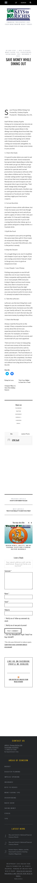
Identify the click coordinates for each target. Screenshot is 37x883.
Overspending (26, 52)
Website (7, 610)
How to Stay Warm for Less (18, 499)
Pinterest (18, 414)
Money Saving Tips (12, 52)
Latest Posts (25, 434)
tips (18, 54)
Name (7, 593)
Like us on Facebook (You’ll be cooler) (18, 662)
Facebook (18, 408)
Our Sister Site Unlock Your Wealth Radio (18, 680)
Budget (8, 766)
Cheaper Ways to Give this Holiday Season (10, 388)
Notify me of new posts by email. (16, 625)
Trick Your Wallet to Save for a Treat (18, 510)
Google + (18, 417)
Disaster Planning (12, 772)
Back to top (17, 878)
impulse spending (12, 777)
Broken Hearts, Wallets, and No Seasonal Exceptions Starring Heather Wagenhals (18, 547)
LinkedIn (18, 420)
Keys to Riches (25, 50)
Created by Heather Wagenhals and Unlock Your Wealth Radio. (18, 873)
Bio (11, 434)
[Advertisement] (18, 37)
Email (18, 423)
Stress (7, 813)
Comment (8, 571)
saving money (11, 54)
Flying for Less (9, 380)
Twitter (18, 411)
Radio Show (9, 803)
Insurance (9, 782)
